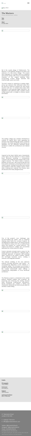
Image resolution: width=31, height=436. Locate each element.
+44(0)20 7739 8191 (9, 420)
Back (7, 7)
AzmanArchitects (11, 429)
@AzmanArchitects (12, 425)
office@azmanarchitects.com (11, 421)
